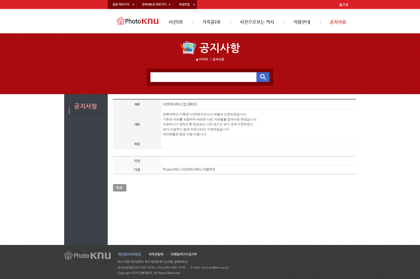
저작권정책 (156, 254)
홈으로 (344, 5)
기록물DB (211, 21)
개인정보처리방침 (129, 254)
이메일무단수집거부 (184, 254)
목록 (119, 188)
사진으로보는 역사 (257, 21)
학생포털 (184, 4)
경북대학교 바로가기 (154, 4)
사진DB (176, 21)
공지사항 (338, 21)
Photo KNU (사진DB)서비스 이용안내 (189, 169)
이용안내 (302, 21)
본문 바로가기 (121, 4)
